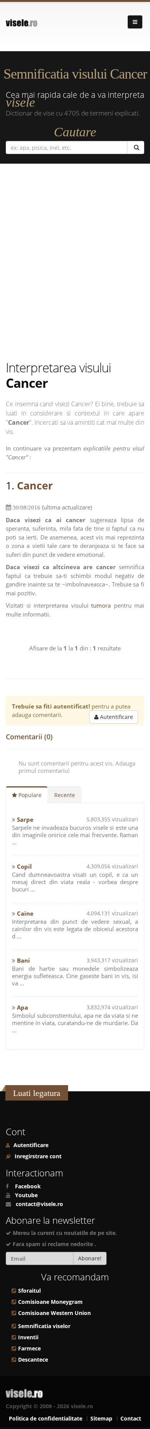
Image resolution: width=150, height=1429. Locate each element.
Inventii (28, 1337)
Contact (130, 1418)
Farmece (29, 1348)
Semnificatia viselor (44, 1326)
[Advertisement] (75, 262)
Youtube (26, 1195)
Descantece (33, 1359)
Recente (64, 795)
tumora (101, 605)
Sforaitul (29, 1290)
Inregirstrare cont (37, 1156)
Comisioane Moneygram (50, 1301)
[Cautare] (135, 147)
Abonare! (90, 1258)
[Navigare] (135, 21)
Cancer (35, 485)
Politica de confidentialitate (45, 1418)
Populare (29, 795)
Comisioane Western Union (54, 1313)
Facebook (28, 1186)
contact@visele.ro (39, 1204)
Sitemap (101, 1418)
